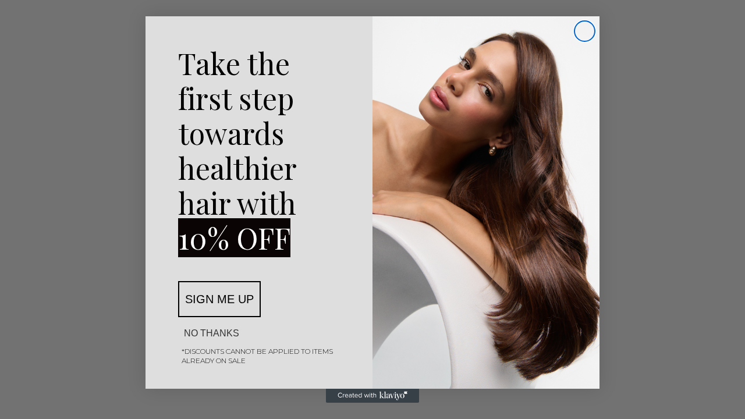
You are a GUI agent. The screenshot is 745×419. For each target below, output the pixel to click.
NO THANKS (211, 333)
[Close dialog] (584, 31)
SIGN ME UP (219, 299)
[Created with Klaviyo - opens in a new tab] (372, 396)
